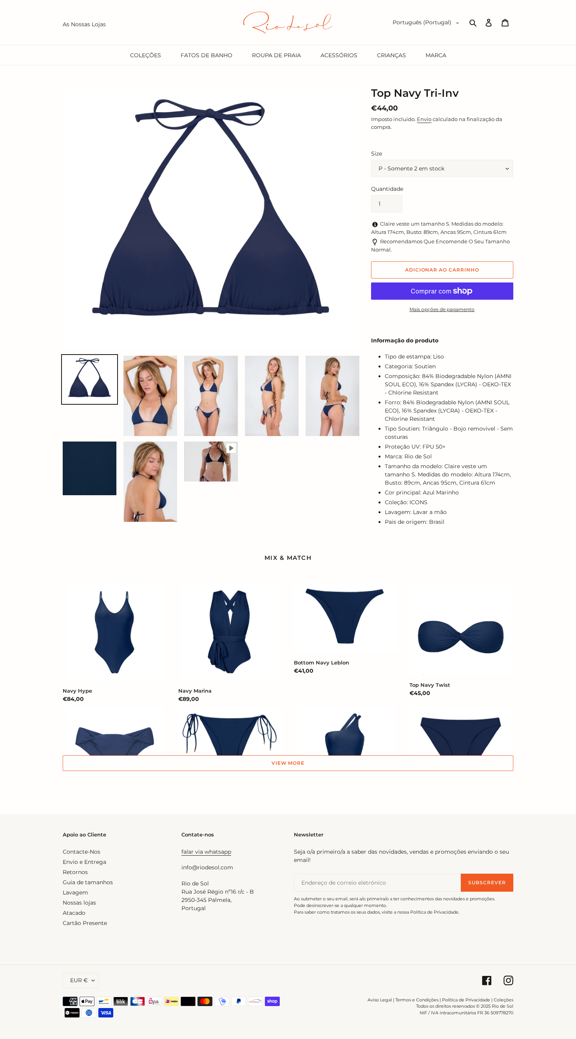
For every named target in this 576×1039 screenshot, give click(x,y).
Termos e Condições (416, 1000)
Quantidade (387, 188)
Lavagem (75, 892)
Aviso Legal (380, 1000)
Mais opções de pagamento (442, 309)
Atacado (74, 912)
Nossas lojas (79, 902)
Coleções (503, 1000)
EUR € (79, 980)
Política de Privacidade (466, 1000)
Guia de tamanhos (88, 882)
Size (376, 153)
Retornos (75, 872)
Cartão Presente (85, 923)
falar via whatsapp (206, 851)
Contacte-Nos (81, 851)
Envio (424, 119)
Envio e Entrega (84, 861)
